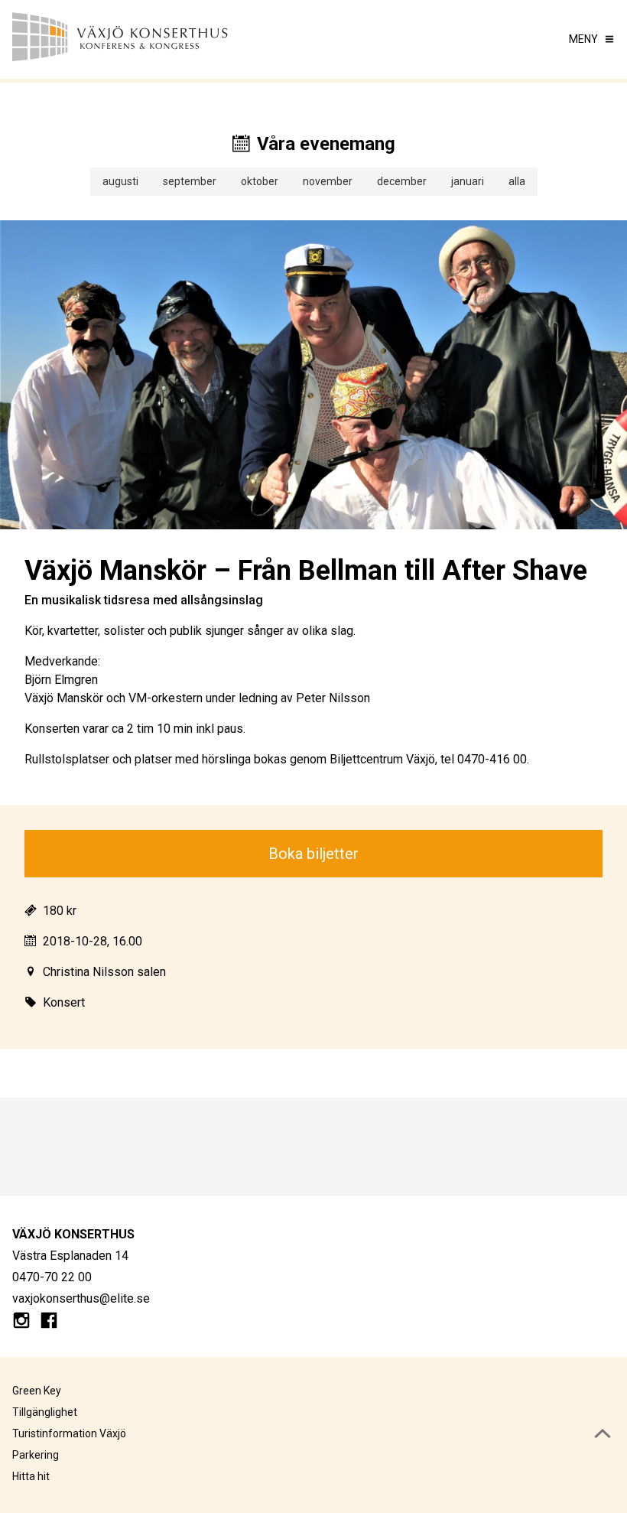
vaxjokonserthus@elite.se (81, 1298)
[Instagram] (21, 1323)
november (327, 181)
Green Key (36, 1390)
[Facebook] (49, 1323)
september (189, 181)
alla (516, 181)
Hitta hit (31, 1476)
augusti (120, 181)
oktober (259, 181)
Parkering (35, 1455)
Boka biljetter (313, 853)
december (402, 181)
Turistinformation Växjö (69, 1433)
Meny (583, 39)
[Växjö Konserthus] (163, 39)
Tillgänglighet (44, 1412)
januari (467, 181)
